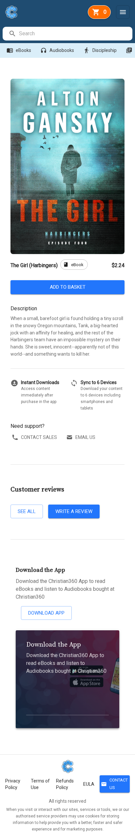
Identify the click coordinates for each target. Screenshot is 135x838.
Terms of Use (40, 784)
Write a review (73, 511)
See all (27, 511)
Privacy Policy (12, 784)
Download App (46, 613)
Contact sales (39, 437)
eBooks (19, 50)
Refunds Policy (65, 784)
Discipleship (100, 50)
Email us (85, 437)
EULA (88, 784)
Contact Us (114, 784)
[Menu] (123, 12)
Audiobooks (57, 50)
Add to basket (68, 287)
